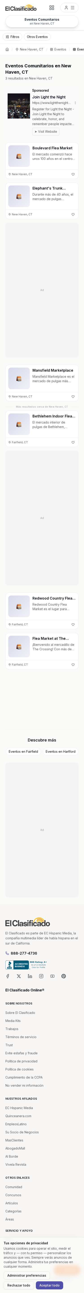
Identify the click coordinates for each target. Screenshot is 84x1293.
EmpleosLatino (16, 1124)
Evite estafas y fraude (21, 1053)
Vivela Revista (15, 1164)
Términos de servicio (21, 1037)
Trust (9, 1045)
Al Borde (11, 1156)
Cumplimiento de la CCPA (24, 1077)
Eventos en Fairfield (23, 751)
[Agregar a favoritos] (73, 174)
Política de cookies (19, 1069)
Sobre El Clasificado (20, 1013)
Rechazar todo (18, 1285)
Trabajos (11, 1029)
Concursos (13, 1195)
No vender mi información (24, 1085)
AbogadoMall (15, 1148)
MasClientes (14, 1140)
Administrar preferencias (26, 1275)
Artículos (11, 1203)
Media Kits (13, 1021)
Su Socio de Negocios (22, 1132)
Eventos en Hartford (60, 751)
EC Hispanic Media (19, 1108)
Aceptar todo (49, 1285)
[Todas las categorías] (52, 8)
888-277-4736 (24, 953)
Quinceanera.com (18, 1116)
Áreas (9, 1219)
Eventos (60, 49)
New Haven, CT (31, 49)
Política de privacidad (21, 1061)
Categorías (13, 1211)
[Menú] (69, 7)
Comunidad (13, 1187)
